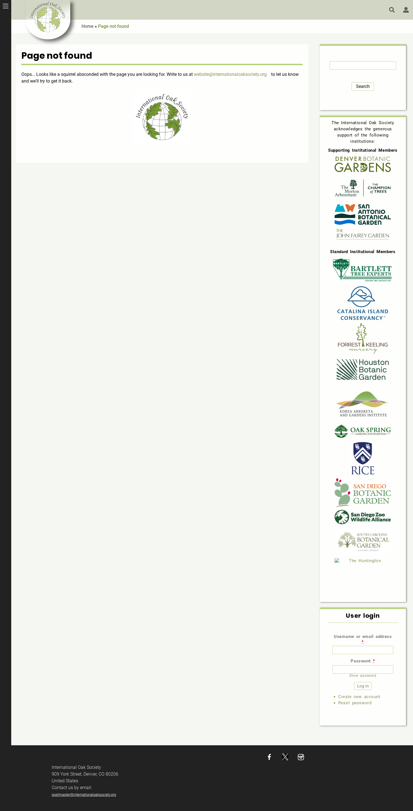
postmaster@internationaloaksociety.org (84, 794)
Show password (362, 676)
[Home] (47, 19)
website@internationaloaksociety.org (230, 74)
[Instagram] (301, 758)
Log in (406, 10)
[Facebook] (269, 758)
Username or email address (363, 639)
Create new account (359, 696)
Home (87, 26)
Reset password (354, 702)
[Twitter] (285, 758)
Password (363, 661)
